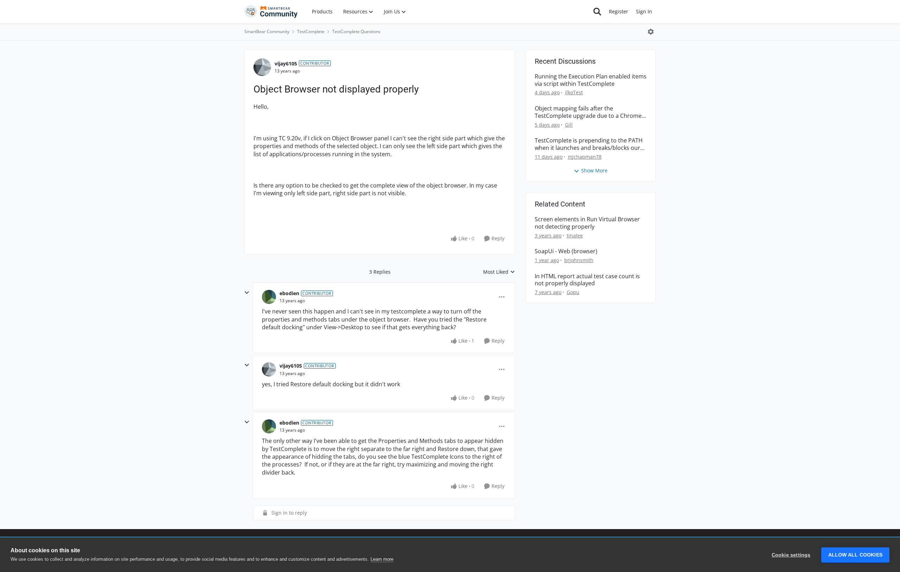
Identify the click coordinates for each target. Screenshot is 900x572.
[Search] (597, 11)
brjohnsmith (578, 260)
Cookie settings (791, 555)
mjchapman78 (585, 156)
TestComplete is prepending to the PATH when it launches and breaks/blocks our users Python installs (589, 144)
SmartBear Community (266, 31)
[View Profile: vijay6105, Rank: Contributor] (262, 67)
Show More (594, 170)
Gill (569, 124)
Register (618, 11)
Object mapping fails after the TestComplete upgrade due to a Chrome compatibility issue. (588, 112)
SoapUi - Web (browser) (566, 251)
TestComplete (310, 31)
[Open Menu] (651, 32)
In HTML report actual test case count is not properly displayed (587, 280)
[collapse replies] (247, 292)
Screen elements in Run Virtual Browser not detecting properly (587, 223)
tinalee (575, 235)
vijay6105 (286, 63)
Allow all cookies (855, 555)
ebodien (289, 293)
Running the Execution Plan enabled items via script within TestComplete (591, 80)
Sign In (644, 11)
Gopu (573, 292)
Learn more (382, 559)
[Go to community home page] (271, 11)
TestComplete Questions (356, 31)
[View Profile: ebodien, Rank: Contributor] (269, 297)
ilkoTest (574, 92)
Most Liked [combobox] (499, 271)
